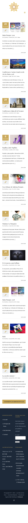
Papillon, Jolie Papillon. (9, 148)
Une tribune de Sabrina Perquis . (13, 187)
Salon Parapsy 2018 (8, 300)
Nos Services (7, 430)
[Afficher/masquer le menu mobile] (25, 12)
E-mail (17, 435)
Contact (5, 434)
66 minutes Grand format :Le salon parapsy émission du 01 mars (20, 469)
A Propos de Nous (6, 425)
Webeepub (20, 497)
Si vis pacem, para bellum (10, 263)
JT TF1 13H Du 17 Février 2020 (20, 481)
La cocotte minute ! (8, 376)
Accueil (5, 419)
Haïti (4, 337)
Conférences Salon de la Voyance (13, 111)
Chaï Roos (6, 37)
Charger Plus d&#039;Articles (14, 401)
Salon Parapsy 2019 (8, 35)
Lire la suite (23, 52)
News (19, 37)
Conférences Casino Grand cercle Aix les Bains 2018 (13, 73)
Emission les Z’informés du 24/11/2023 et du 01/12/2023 (20, 455)
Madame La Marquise (9, 224)
